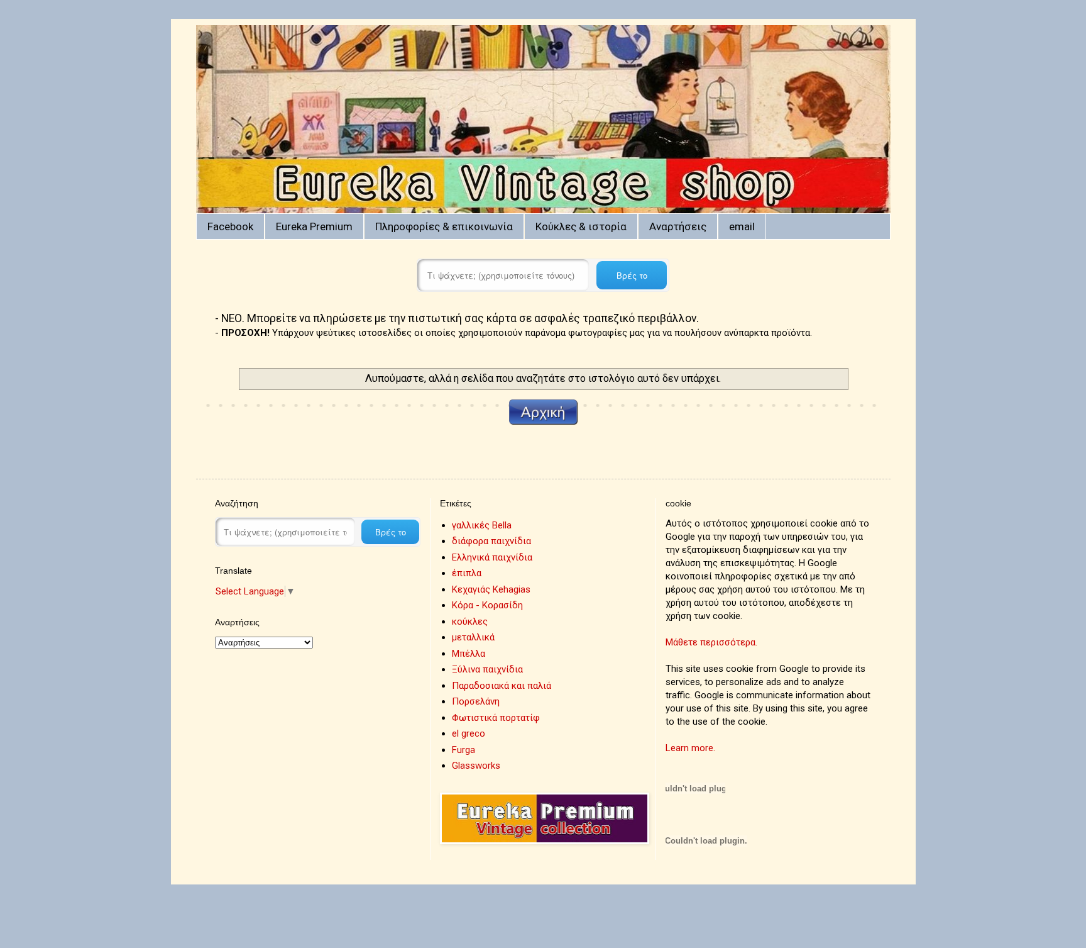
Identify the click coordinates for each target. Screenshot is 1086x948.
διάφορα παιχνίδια (491, 541)
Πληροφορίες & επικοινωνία (444, 226)
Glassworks (476, 765)
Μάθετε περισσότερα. (711, 642)
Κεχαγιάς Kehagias (491, 589)
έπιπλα (466, 573)
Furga (463, 750)
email (742, 226)
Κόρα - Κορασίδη (487, 605)
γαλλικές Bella (482, 525)
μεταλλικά (473, 637)
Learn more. (690, 748)
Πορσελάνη (476, 701)
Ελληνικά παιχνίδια (492, 557)
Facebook (230, 226)
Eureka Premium (314, 226)
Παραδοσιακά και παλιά (501, 685)
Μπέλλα (468, 653)
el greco (468, 733)
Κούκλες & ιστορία (581, 226)
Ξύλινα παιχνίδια (487, 669)
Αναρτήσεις (677, 226)
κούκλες (470, 621)
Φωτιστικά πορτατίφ (496, 717)
